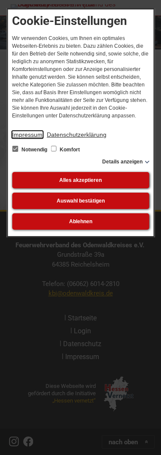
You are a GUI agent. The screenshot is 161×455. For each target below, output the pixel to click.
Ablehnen (80, 221)
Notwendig (34, 150)
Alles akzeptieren (80, 180)
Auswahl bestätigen (81, 201)
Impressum (27, 134)
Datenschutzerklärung (76, 134)
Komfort (69, 150)
